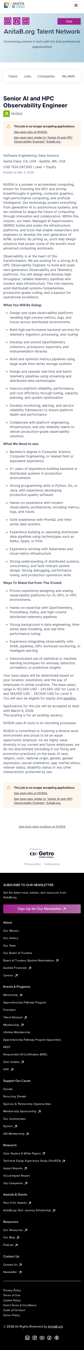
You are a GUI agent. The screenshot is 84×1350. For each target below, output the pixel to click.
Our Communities (14, 1119)
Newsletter (10, 1272)
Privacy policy (32, 863)
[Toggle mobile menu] (76, 5)
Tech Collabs (11, 1062)
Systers (8, 1126)
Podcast (8, 1245)
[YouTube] (42, 1337)
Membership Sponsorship (19, 1111)
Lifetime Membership (16, 1032)
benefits (69, 698)
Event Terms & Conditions (19, 1305)
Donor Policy (11, 1315)
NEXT (7, 1047)
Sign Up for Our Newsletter (40, 908)
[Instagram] (7, 21)
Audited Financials (15, 968)
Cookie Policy (12, 1300)
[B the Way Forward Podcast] (56, 1337)
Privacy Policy (12, 1290)
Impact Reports (13, 1168)
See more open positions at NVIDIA (42, 826)
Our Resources (13, 1230)
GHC (6, 1069)
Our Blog (9, 1237)
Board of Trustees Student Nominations (28, 960)
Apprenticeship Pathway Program (24, 1002)
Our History (10, 938)
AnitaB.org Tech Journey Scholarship (27, 1210)
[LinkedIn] (25, 21)
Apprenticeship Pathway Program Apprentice (32, 1040)
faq (69, 21)
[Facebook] (16, 21)
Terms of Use (11, 1295)
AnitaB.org (55, 1326)
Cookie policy (52, 863)
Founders (9, 1010)
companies (46, 76)
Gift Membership (13, 1134)
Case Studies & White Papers (22, 1153)
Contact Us (10, 1265)
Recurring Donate (14, 1096)
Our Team (9, 946)
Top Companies (13, 1183)
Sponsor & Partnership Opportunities (27, 1104)
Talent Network (13, 1017)
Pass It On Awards (15, 1203)
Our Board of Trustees (17, 953)
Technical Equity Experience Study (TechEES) (32, 1161)
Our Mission (11, 931)
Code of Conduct (14, 1310)
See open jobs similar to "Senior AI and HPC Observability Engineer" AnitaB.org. (43, 139)
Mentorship (10, 995)
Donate (8, 1089)
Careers (8, 975)
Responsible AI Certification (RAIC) (25, 1054)
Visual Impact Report (16, 1176)
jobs (27, 76)
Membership (11, 1025)
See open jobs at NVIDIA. (31, 132)
